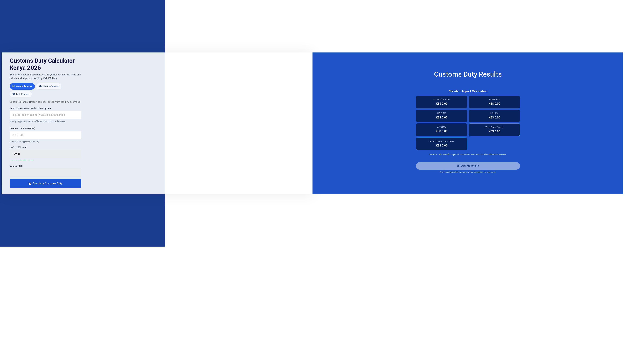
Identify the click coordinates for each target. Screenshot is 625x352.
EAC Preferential (50, 86)
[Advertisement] (312, 26)
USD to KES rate (18, 147)
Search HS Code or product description (30, 108)
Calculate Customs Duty (47, 183)
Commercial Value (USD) (22, 128)
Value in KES (16, 166)
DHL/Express (22, 94)
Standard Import (23, 86)
